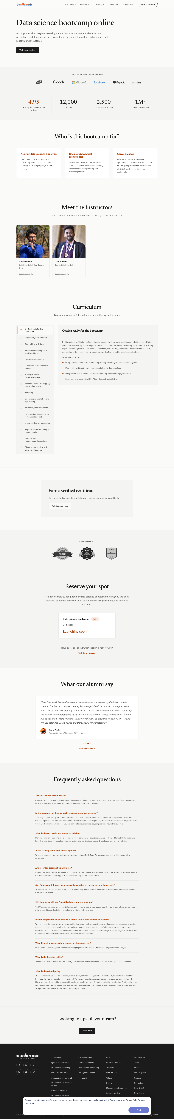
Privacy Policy (132, 1100)
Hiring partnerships (86, 1072)
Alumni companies (86, 1062)
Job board (82, 1078)
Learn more (87, 1030)
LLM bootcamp (57, 1057)
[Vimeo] (33, 1072)
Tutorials (110, 1067)
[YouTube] (26, 1072)
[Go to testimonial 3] (88, 743)
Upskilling (69, 4)
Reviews (83, 4)
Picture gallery (140, 1072)
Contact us (138, 1083)
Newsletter (139, 1093)
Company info (140, 1057)
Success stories (113, 1093)
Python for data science (61, 1072)
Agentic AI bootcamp (60, 1062)
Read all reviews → (87, 748)
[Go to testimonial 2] (85, 743)
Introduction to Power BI (61, 1078)
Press (136, 1067)
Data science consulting (88, 1067)
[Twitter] (33, 1065)
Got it (139, 1110)
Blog (108, 1057)
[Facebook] (19, 1065)
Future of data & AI (114, 1062)
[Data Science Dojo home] (31, 1056)
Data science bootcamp (60, 1067)
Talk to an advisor (147, 4)
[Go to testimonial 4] (90, 743)
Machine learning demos (116, 1088)
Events (109, 1083)
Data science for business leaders (61, 1083)
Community (113, 4)
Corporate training (86, 1057)
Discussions (111, 1072)
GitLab (109, 1078)
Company (127, 4)
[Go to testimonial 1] (83, 743)
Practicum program (59, 1090)
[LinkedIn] (26, 1065)
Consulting (97, 4)
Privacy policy (152, 1114)
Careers (137, 1078)
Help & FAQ (139, 1088)
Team (136, 1062)
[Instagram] (19, 1072)
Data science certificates (61, 1095)
